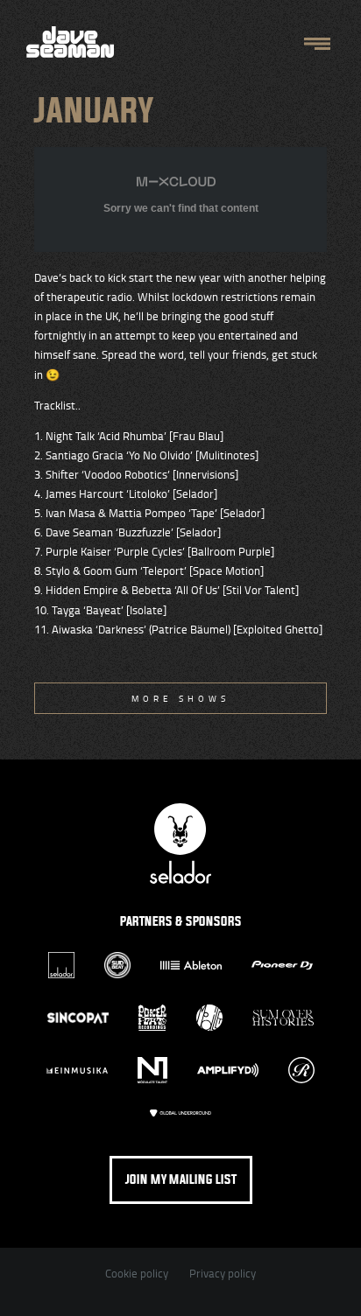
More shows (180, 698)
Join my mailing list (181, 1180)
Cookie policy (136, 1273)
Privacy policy (222, 1273)
